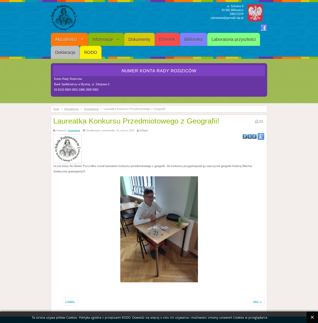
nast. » (257, 301)
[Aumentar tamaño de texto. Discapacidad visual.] (261, 136)
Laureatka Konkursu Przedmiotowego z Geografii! (136, 121)
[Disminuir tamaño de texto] (254, 136)
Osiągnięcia (91, 109)
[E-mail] (261, 122)
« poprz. (70, 301)
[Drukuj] (257, 122)
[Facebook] (263, 27)
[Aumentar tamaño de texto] (245, 136)
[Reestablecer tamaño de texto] (249, 136)
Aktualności (71, 109)
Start (56, 109)
